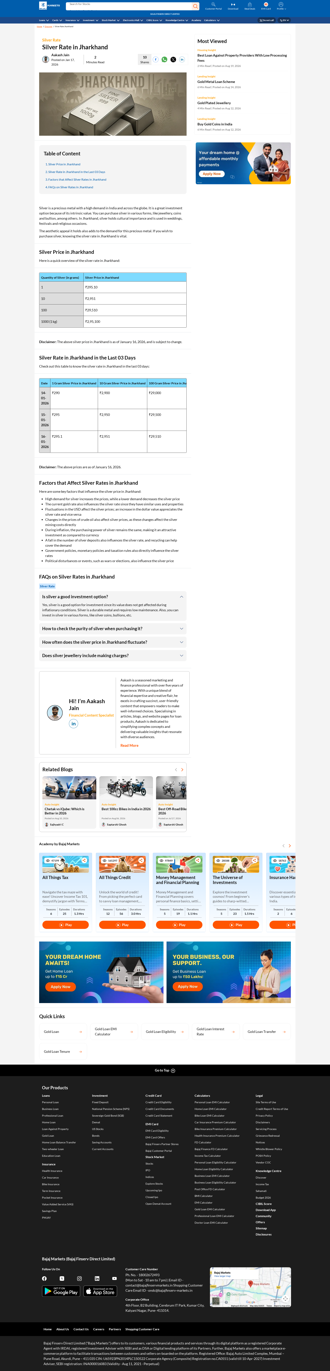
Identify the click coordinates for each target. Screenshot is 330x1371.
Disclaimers (263, 1122)
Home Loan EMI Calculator (211, 1108)
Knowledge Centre (175, 20)
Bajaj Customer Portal (159, 1150)
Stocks (149, 1163)
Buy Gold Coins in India (214, 124)
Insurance (71, 20)
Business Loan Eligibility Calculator (215, 1182)
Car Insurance (50, 1177)
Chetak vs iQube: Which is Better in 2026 (64, 811)
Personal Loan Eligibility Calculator (215, 1162)
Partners (115, 1329)
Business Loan (50, 1108)
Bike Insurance (50, 1184)
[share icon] (84, 860)
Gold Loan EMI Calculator (210, 1209)
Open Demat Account (158, 1203)
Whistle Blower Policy (269, 1149)
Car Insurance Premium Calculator (215, 1122)
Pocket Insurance (52, 1197)
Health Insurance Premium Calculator (217, 1135)
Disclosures (264, 1234)
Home (39, 26)
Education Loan (51, 1155)
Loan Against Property (55, 1129)
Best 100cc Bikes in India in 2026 (126, 809)
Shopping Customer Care (142, 1329)
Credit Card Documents (160, 1108)
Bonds (95, 1135)
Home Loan (49, 1122)
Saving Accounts (102, 1142)
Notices (260, 1142)
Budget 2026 (263, 1197)
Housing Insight (206, 50)
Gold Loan (48, 1135)
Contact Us (81, 1329)
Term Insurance (51, 1190)
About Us (62, 1329)
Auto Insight (52, 804)
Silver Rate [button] (47, 586)
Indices (150, 1177)
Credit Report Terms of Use (272, 1108)
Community (264, 1216)
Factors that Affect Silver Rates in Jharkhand (77, 179)
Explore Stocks (154, 1183)
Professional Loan (52, 1115)
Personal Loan (50, 1102)
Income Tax (262, 1184)
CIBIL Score (152, 20)
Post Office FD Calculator (210, 1189)
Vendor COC (263, 1162)
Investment (89, 20)
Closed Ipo (152, 1197)
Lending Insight (206, 76)
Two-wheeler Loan (53, 1149)
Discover (48, 26)
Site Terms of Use (266, 1102)
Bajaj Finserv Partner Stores (162, 1144)
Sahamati (261, 1190)
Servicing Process (266, 1129)
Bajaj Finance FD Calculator (211, 1149)
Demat (96, 1122)
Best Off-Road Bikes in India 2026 (179, 811)
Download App (266, 1210)
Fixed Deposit (100, 1102)
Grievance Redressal (268, 1135)
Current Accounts (102, 1149)
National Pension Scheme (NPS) (110, 1108)
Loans (42, 20)
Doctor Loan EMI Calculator (211, 1222)
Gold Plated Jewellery (214, 103)
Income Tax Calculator (208, 1155)
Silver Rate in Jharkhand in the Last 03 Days (76, 172)
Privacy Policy (264, 1115)
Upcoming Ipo (154, 1190)
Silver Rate (51, 40)
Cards (55, 20)
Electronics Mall (131, 20)
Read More (129, 745)
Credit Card (154, 1095)
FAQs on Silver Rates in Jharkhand (70, 187)
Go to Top (162, 1070)
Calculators (210, 20)
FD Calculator (203, 1142)
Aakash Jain (60, 55)
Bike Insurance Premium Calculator (216, 1129)
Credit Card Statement (159, 1115)
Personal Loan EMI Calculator (212, 1102)
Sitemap (261, 1228)
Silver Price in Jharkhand (64, 164)
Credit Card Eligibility (158, 1102)
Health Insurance (52, 1170)
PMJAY (46, 1217)
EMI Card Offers (155, 1137)
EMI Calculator (204, 1202)
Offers (260, 1222)
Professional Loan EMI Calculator (214, 1216)
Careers (98, 1329)
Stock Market (109, 20)
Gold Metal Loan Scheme (216, 82)
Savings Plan (49, 1211)
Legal (259, 1095)
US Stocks (98, 1129)
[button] (195, 6)
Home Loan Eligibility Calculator (214, 1169)
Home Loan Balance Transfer (59, 1142)
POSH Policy (263, 1155)
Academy (196, 20)
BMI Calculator (204, 1195)
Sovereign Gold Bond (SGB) (108, 1115)
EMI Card (152, 1124)
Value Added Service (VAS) (57, 1204)
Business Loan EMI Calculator (212, 1175)
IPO (148, 1170)
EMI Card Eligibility (157, 1130)
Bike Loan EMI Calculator (210, 1115)
